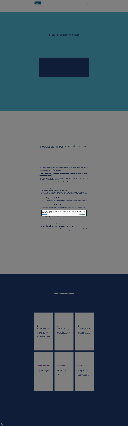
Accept (84, 214)
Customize (44, 214)
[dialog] (64, 213)
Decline (80, 214)
